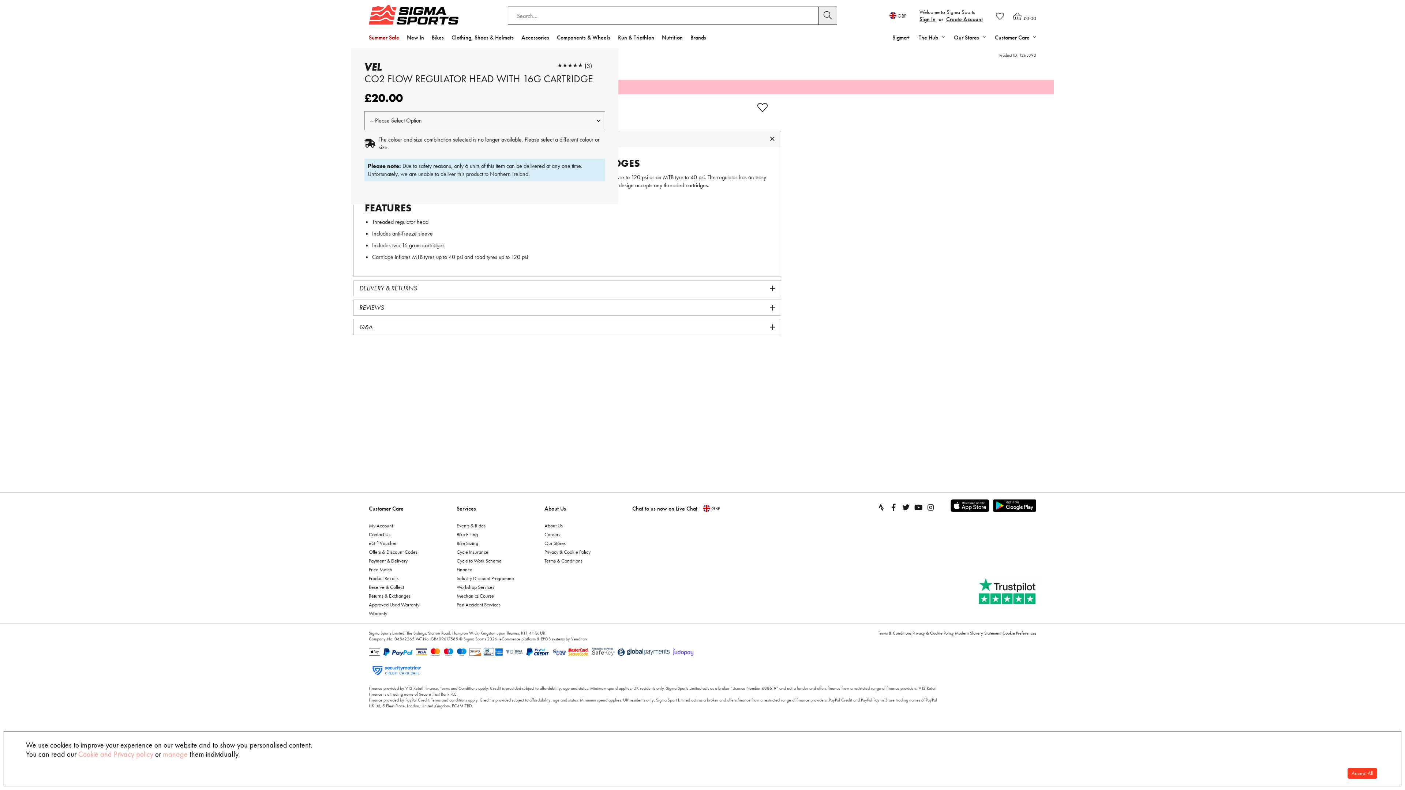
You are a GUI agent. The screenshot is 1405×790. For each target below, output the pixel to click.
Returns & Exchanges (390, 595)
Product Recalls (383, 578)
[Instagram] (930, 507)
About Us (555, 508)
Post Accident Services (479, 604)
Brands (698, 37)
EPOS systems (553, 639)
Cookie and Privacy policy (115, 754)
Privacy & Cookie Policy (567, 552)
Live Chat (686, 508)
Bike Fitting (467, 534)
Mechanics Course (475, 595)
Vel (373, 66)
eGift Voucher (383, 543)
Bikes (438, 37)
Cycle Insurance (472, 552)
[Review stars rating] (570, 65)
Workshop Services (475, 587)
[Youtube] (918, 507)
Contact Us (379, 534)
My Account (381, 525)
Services (466, 508)
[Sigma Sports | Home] (413, 15)
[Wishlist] (1000, 16)
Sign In (927, 19)
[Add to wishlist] (762, 107)
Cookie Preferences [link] (1019, 633)
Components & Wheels (583, 37)
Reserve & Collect (386, 587)
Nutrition (672, 37)
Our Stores (555, 543)
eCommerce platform (517, 639)
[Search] (828, 16)
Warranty (378, 613)
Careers (552, 534)
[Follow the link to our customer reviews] (1008, 591)
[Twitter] (906, 507)
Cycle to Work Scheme (479, 560)
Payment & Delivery (388, 560)
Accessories (535, 37)
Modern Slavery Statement (978, 633)
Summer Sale (384, 37)
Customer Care (386, 508)
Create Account (964, 19)
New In (415, 37)
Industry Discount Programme (485, 578)
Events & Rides (471, 525)
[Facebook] (893, 507)
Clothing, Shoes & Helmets (483, 37)
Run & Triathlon (636, 37)
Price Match (380, 569)
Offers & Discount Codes (393, 552)
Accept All (1362, 773)
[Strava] (881, 507)
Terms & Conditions (563, 560)
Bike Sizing (467, 543)
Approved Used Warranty (394, 604)
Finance (464, 569)
